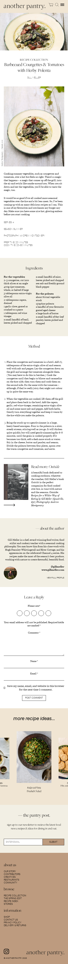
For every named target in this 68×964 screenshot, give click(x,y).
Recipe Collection (15, 895)
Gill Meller (34, 77)
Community (10, 883)
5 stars (48, 613)
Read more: (45, 466)
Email (34, 673)
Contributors (12, 874)
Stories (8, 904)
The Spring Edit (13, 898)
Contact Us (11, 920)
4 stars (41, 613)
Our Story (10, 871)
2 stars (27, 613)
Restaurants (11, 880)
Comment (34, 632)
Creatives (10, 877)
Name (34, 661)
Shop (7, 917)
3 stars (34, 613)
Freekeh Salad (34, 791)
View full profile (55, 578)
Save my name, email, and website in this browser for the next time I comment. (35, 687)
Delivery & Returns (15, 925)
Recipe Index (11, 901)
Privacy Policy (12, 922)
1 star (19, 613)
